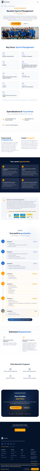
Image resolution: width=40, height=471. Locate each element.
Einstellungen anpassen (5, 469)
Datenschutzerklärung (29, 238)
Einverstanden (35, 469)
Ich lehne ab (27, 469)
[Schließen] (35, 227)
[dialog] (20, 467)
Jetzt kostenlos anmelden (27, 242)
